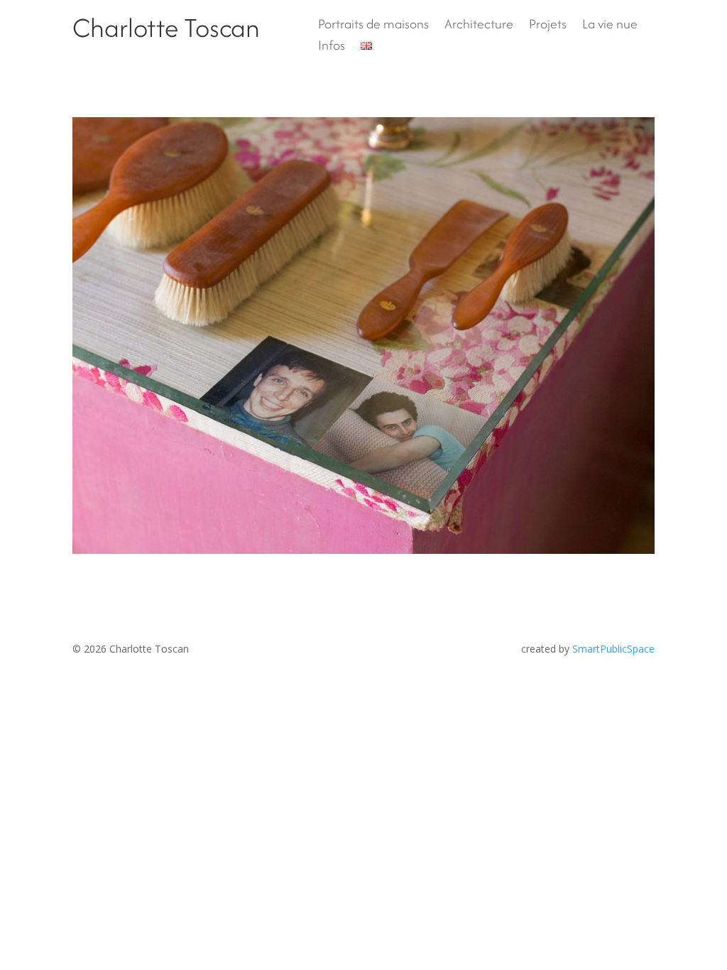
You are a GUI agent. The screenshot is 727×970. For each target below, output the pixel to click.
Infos (331, 47)
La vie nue (610, 26)
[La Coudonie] (363, 335)
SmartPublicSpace (613, 648)
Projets (548, 26)
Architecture (478, 26)
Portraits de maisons (373, 26)
